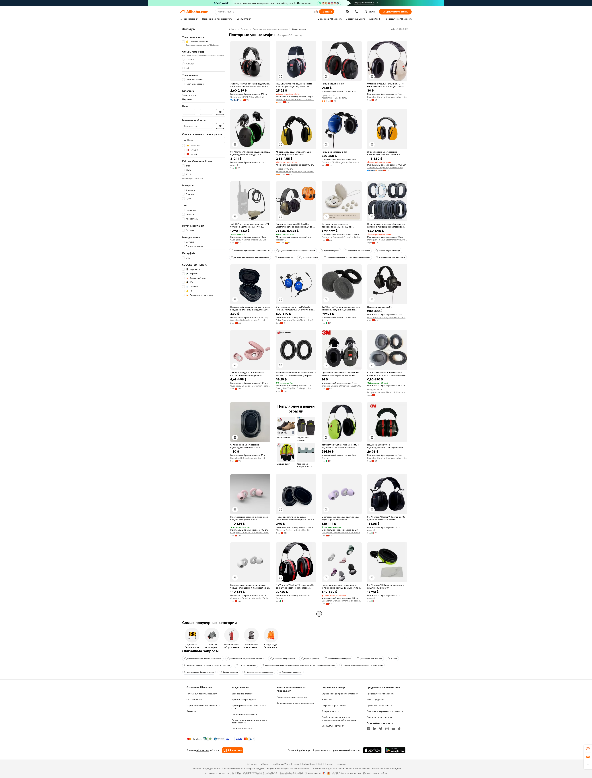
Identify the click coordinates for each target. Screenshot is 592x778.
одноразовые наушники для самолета (247, 658)
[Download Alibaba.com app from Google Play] (395, 750)
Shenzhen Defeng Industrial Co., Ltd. (247, 320)
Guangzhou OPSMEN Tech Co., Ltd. (247, 97)
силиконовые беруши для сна (200, 672)
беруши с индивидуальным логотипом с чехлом (208, 665)
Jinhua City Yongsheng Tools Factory (385, 167)
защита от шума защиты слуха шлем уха (252, 251)
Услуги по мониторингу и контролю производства (249, 721)
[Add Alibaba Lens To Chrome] (232, 750)
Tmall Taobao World (281, 764)
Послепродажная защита (244, 714)
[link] (588, 749)
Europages (341, 764)
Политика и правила (242, 728)
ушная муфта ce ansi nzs (371, 658)
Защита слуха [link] (299, 29)
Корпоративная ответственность (203, 705)
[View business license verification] (323, 773)
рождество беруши (247, 665)
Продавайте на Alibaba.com (380, 693)
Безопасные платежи (242, 693)
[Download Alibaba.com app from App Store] (372, 750)
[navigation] (203, 322)
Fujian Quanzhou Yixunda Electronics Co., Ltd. (296, 320)
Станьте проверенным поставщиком (385, 711)
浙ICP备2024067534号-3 (375, 773)
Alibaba (232, 29)
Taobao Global (308, 764)
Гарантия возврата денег (244, 699)
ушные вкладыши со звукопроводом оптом (363, 665)
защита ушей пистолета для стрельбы (204, 658)
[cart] (357, 12)
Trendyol (329, 764)
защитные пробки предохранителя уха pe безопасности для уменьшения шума (300, 665)
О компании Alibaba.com (199, 687)
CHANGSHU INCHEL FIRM (334, 98)
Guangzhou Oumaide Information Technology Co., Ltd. (342, 237)
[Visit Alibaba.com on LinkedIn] (374, 729)
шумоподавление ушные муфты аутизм (297, 251)
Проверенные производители (292, 697)
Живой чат (327, 699)
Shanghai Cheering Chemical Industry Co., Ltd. (387, 97)
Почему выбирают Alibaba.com (202, 693)
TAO (320, 764)
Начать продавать (375, 699)
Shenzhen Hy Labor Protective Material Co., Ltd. (296, 99)
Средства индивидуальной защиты (270, 29)
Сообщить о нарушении (333, 726)
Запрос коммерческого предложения (295, 703)
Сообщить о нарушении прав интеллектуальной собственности (339, 718)
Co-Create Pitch (194, 699)
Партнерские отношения (379, 717)
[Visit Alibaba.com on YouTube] (393, 729)
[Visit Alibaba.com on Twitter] (381, 729)
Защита (244, 29)
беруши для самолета (292, 672)
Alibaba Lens (202, 750)
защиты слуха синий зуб (389, 251)
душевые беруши (331, 251)
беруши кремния (311, 658)
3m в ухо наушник (310, 257)
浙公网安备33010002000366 (346, 773)
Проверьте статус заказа (379, 705)
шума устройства (285, 257)
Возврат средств (330, 711)
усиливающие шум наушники (392, 257)
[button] (316, 12)
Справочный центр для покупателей (340, 693)
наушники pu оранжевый (284, 658)
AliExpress (252, 764)
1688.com (264, 764)
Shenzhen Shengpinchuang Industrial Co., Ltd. (296, 171)
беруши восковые (230, 672)
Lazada (296, 764)
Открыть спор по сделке (334, 705)
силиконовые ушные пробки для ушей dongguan (348, 257)
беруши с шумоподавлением (260, 672)
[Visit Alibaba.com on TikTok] (399, 729)
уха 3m (394, 658)
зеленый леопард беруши (339, 658)
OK (220, 112)
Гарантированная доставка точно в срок (249, 706)
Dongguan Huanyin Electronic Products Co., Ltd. (387, 239)
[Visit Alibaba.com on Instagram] (387, 729)
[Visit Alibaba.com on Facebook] (368, 729)
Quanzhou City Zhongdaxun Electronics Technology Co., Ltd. (342, 162)
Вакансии (191, 711)
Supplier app (303, 750)
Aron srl (234, 165)
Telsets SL (281, 239)
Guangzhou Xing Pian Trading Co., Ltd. (248, 239)
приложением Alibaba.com (346, 750)
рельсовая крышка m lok (359, 251)
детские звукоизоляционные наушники (251, 257)
